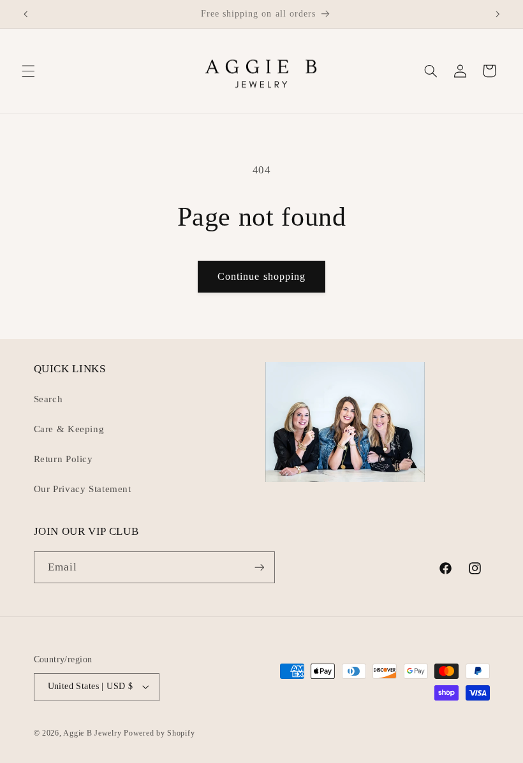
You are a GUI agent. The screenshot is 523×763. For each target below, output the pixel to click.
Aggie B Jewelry (92, 733)
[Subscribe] (259, 567)
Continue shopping (261, 276)
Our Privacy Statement (82, 489)
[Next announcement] (497, 14)
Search (48, 399)
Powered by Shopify (159, 733)
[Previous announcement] (25, 14)
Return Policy (63, 459)
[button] (28, 70)
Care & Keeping (69, 429)
